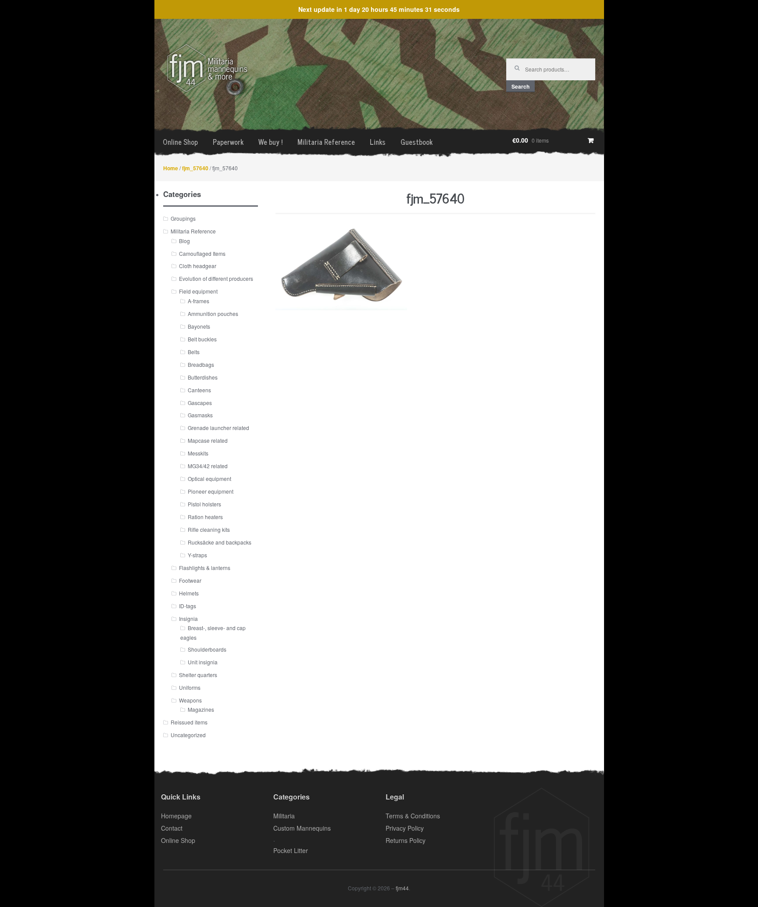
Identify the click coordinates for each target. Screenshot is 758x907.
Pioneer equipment (210, 491)
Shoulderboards (207, 649)
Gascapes (200, 402)
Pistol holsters (204, 504)
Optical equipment (209, 478)
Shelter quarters (198, 674)
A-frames (198, 301)
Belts (194, 351)
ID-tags (187, 605)
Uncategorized (188, 735)
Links (378, 141)
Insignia (188, 618)
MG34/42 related (208, 466)
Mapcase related (208, 440)
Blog (184, 240)
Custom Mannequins (302, 828)
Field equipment (198, 291)
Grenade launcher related (218, 427)
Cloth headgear (197, 265)
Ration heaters (205, 516)
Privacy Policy (405, 828)
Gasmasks (200, 415)
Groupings (183, 218)
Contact (171, 828)
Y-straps (197, 555)
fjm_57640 (195, 168)
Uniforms (189, 687)
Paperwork (228, 141)
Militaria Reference (326, 141)
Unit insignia (203, 662)
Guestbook (416, 141)
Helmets (189, 593)
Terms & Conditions (413, 815)
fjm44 (402, 888)
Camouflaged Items (202, 253)
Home (170, 168)
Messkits (198, 453)
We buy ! (270, 141)
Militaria (284, 815)
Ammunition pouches (213, 313)
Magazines (201, 709)
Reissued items (189, 722)
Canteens (199, 390)
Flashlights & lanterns (204, 567)
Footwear (190, 580)
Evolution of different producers (216, 278)
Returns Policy (405, 840)
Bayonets (199, 326)
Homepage (176, 815)
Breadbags (201, 364)
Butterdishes (203, 377)
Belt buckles (202, 339)
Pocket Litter (290, 850)
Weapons (190, 700)
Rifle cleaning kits (209, 529)
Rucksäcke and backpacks (219, 542)
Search (520, 86)
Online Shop (180, 141)
